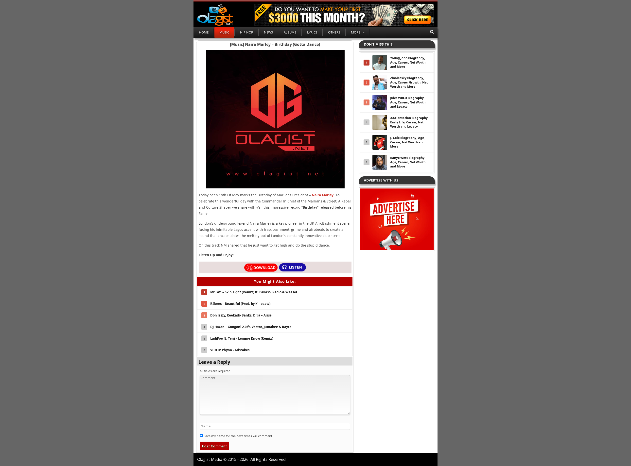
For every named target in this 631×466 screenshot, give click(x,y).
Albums (290, 32)
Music (224, 32)
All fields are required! (215, 371)
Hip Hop (246, 32)
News (268, 32)
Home (204, 32)
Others (334, 32)
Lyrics (312, 32)
